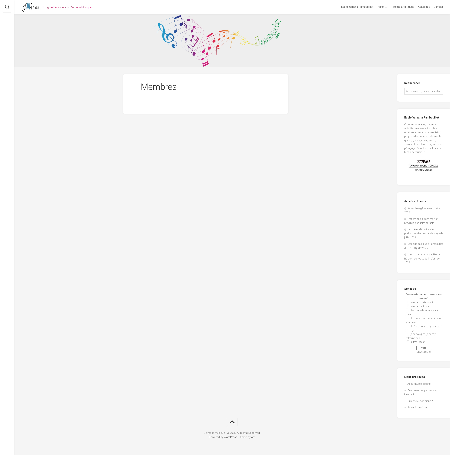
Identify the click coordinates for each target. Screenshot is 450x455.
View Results (424, 351)
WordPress (230, 437)
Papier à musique (417, 407)
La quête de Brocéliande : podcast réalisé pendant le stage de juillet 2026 (423, 233)
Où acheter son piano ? (420, 401)
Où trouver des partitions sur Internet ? (421, 392)
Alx (253, 437)
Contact (438, 6)
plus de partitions (419, 306)
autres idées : (417, 342)
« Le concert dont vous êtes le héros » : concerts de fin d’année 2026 (422, 258)
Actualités (424, 6)
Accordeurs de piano (419, 383)
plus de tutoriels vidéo (422, 302)
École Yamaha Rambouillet (357, 6)
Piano (380, 6)
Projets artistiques (402, 6)
